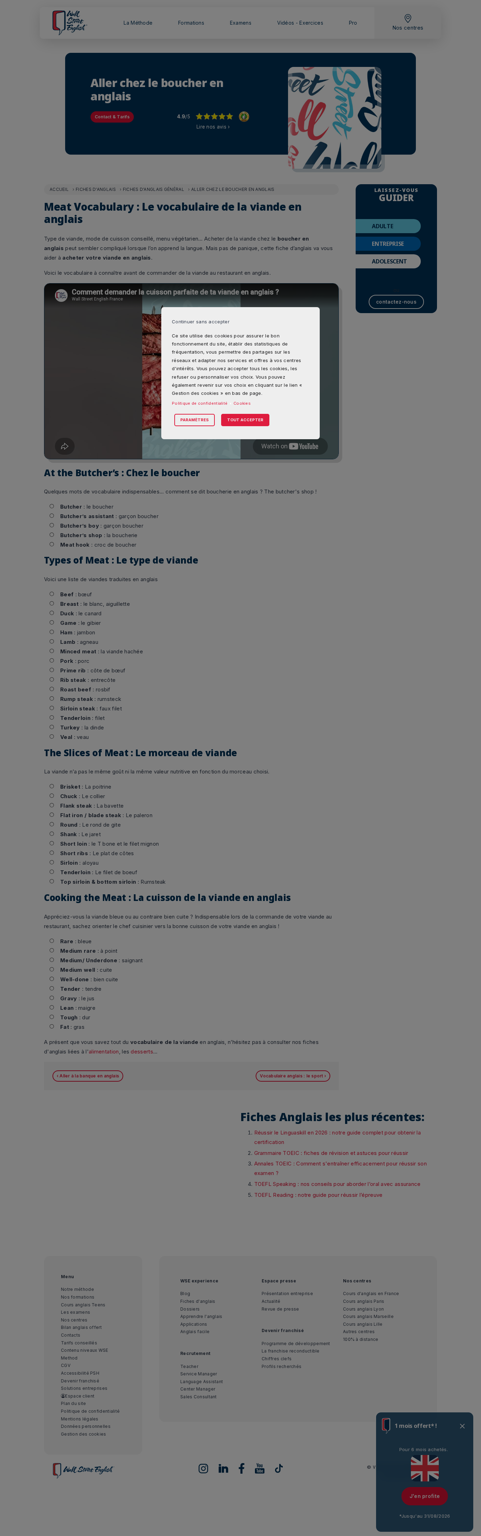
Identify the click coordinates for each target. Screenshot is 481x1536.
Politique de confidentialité (199, 403)
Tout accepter (245, 419)
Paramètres (194, 419)
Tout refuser (218, 412)
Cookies (242, 403)
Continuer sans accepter (201, 321)
